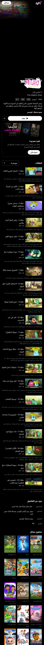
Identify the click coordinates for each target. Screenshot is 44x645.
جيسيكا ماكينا (12, 511)
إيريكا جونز (22, 506)
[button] (6, 3)
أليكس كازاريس (21, 511)
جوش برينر (30, 511)
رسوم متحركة (38, 112)
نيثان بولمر (29, 506)
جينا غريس (15, 506)
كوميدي (29, 112)
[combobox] (10, 163)
